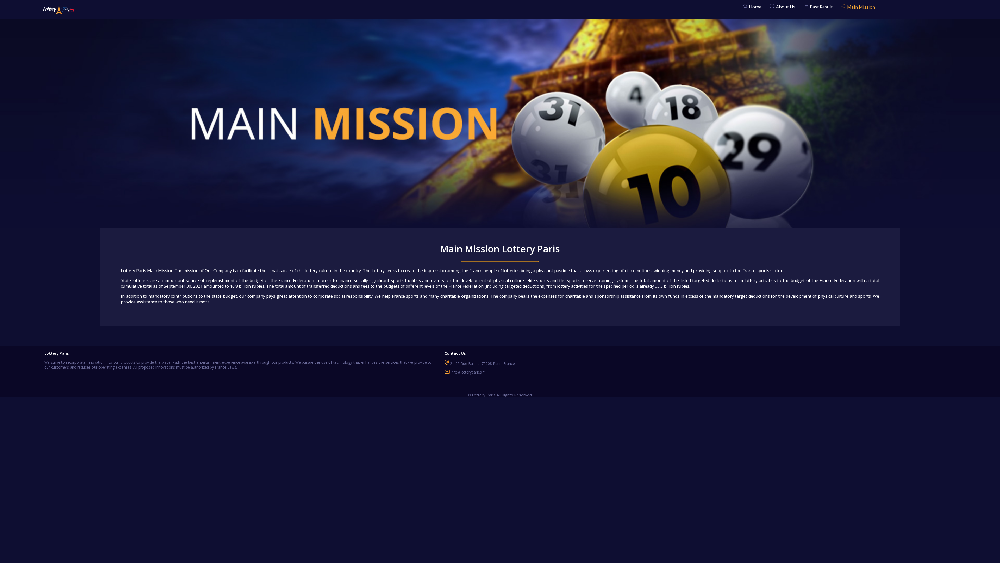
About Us (785, 7)
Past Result (821, 7)
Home (755, 7)
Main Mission (861, 7)
